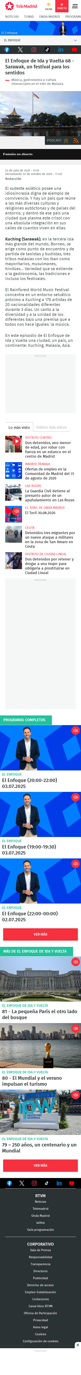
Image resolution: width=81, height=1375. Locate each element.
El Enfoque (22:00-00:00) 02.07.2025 (40, 881)
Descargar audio (66, 140)
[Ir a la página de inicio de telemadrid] (21, 6)
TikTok (47, 49)
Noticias (12, 16)
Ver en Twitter (22, 1184)
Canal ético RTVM (41, 1306)
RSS (76, 140)
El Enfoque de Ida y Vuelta (25, 1005)
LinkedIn (61, 49)
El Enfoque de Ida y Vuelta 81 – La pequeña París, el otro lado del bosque (40, 979)
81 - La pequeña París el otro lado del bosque (39, 1014)
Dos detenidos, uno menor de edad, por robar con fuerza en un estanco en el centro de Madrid (13, 444)
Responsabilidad (40, 1257)
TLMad (29, 16)
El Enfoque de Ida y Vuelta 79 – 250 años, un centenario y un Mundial (40, 1112)
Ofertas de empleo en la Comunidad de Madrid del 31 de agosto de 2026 (13, 470)
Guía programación (40, 1229)
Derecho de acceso (40, 1285)
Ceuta (29, 527)
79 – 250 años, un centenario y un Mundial (39, 1148)
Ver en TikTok (47, 1184)
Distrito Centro (38, 437)
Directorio (40, 1271)
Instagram (33, 49)
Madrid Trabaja (37, 464)
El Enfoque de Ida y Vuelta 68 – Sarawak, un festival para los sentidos (40, 113)
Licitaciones (40, 1299)
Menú (75, 6)
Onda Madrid (49, 16)
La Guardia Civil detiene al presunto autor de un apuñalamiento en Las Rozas (13, 492)
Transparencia (40, 1264)
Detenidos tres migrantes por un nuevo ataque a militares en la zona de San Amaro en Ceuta (13, 534)
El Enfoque (12, 774)
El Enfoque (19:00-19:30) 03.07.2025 (40, 814)
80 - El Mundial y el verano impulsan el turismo (32, 1081)
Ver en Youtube (72, 1183)
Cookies (40, 1334)
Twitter (20, 49)
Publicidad (40, 1278)
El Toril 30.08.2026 (13, 514)
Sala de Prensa (40, 1250)
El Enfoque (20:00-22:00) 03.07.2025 (40, 747)
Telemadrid (40, 1208)
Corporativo (40, 1244)
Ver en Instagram (34, 1183)
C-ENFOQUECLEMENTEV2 (40, 28)
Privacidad (40, 1320)
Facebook (7, 49)
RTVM (40, 1196)
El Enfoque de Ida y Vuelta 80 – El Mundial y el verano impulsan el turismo (40, 1045)
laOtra (40, 1222)
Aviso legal (40, 1327)
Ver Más (40, 934)
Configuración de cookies (40, 1341)
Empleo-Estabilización (40, 1292)
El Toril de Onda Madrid (45, 507)
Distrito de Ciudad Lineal (46, 554)
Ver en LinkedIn (59, 1183)
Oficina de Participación (40, 1313)
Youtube (74, 49)
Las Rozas (33, 486)
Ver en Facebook (9, 1184)
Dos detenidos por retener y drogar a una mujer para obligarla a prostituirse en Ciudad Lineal (13, 560)
